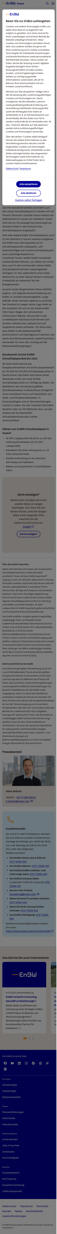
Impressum (25, 168)
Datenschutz (12, 168)
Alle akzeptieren (28, 184)
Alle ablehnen (28, 193)
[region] (28, 617)
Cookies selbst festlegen (28, 200)
